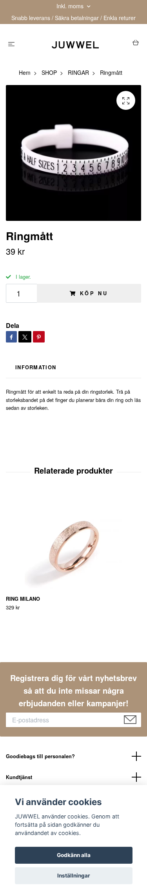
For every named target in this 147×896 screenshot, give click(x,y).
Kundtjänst (19, 777)
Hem (25, 72)
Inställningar (73, 875)
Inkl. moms (70, 6)
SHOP (49, 72)
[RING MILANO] (73, 543)
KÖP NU (94, 293)
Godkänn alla (74, 855)
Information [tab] (35, 367)
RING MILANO (23, 598)
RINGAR (78, 72)
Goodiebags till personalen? (40, 756)
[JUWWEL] (75, 43)
